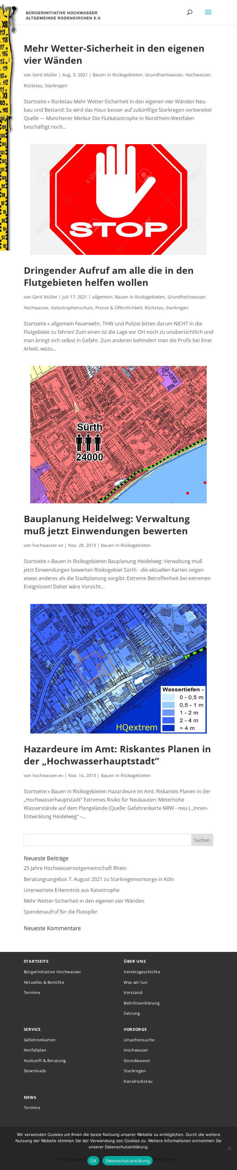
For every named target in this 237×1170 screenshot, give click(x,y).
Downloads (35, 1070)
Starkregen (56, 85)
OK (93, 1160)
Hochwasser (197, 75)
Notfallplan (35, 1050)
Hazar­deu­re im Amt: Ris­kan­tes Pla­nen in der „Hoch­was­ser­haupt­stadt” (117, 754)
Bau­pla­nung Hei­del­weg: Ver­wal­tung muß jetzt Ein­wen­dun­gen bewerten (107, 524)
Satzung (132, 1013)
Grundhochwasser (164, 75)
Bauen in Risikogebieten (118, 75)
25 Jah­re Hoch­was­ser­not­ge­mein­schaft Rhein (75, 868)
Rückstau (33, 85)
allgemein (102, 297)
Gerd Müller (44, 75)
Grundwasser (137, 1060)
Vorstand (133, 992)
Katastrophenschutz (72, 308)
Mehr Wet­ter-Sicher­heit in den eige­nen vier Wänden (114, 54)
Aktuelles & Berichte (44, 982)
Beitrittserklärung (142, 1003)
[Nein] (229, 1148)
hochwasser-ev (47, 545)
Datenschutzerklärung (128, 1160)
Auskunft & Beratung (45, 1060)
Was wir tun (136, 982)
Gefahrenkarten (40, 1040)
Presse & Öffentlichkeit (118, 308)
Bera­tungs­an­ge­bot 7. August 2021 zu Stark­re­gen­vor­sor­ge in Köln (99, 879)
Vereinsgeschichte (142, 971)
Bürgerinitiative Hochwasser (52, 971)
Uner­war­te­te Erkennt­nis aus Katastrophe (71, 890)
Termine (32, 992)
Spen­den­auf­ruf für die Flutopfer (61, 911)
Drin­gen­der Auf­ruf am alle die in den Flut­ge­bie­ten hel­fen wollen (109, 276)
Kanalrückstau (138, 1081)
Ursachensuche (139, 1040)
